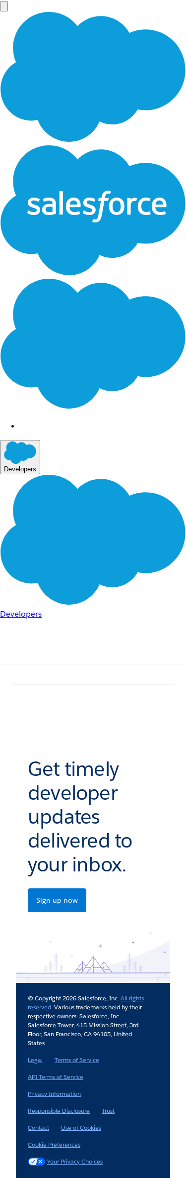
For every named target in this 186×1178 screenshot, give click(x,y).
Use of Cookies (81, 1127)
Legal (35, 1060)
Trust (108, 1110)
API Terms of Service (55, 1076)
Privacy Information (54, 1093)
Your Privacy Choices (75, 1161)
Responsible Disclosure (59, 1110)
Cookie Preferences (54, 1144)
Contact (38, 1127)
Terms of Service (77, 1060)
